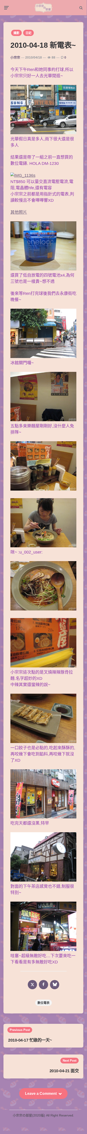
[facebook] (43, 984)
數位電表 (43, 1002)
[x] (32, 984)
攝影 (16, 33)
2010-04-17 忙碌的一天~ (30, 1040)
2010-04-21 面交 (64, 1071)
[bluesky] (54, 984)
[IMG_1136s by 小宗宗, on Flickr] (22, 175)
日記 (28, 33)
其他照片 (18, 212)
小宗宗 (15, 57)
